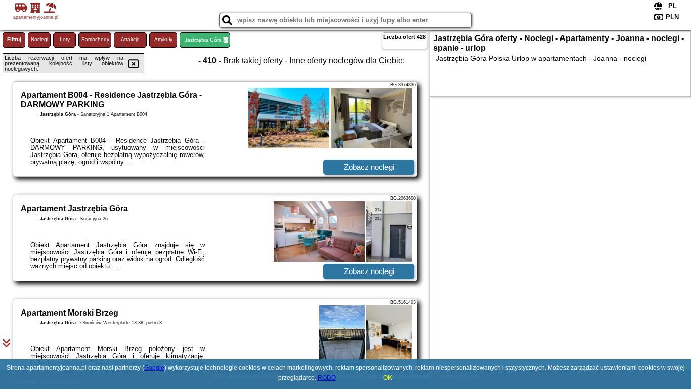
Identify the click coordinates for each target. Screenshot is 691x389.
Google (154, 367)
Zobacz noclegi (369, 167)
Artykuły (163, 39)
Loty (65, 39)
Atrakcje (130, 39)
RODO (327, 377)
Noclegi (39, 39)
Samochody (95, 39)
